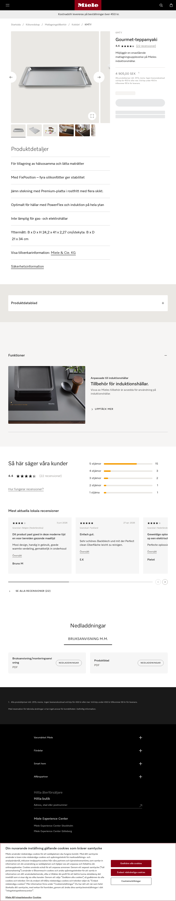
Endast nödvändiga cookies (131, 872)
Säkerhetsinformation (27, 266)
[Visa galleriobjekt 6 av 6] (98, 130)
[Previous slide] (11, 77)
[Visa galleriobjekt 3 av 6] (50, 130)
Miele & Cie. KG (63, 253)
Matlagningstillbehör (56, 25)
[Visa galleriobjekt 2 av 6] (34, 130)
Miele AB (10, 897)
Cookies (37, 897)
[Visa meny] (8, 5)
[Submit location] (140, 805)
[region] (60, 77)
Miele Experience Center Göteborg (53, 831)
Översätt (17, 556)
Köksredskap (33, 25)
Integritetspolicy (23, 897)
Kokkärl (76, 25)
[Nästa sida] (165, 582)
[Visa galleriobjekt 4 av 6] (66, 130)
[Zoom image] (92, 116)
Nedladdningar (69, 663)
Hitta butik (42, 798)
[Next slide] (99, 77)
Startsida (16, 25)
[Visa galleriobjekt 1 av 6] (18, 130)
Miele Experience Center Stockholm (53, 826)
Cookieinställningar (131, 881)
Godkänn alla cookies (131, 863)
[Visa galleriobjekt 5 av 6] (82, 130)
